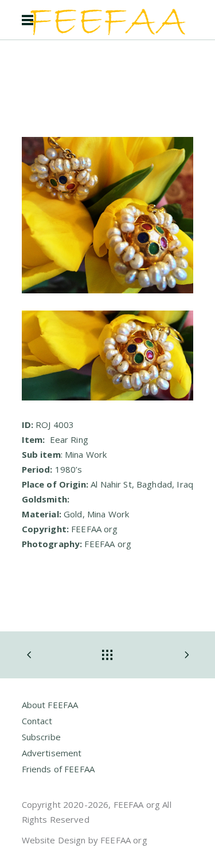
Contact (37, 720)
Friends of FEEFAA (58, 769)
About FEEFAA (50, 704)
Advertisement (52, 753)
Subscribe (41, 737)
